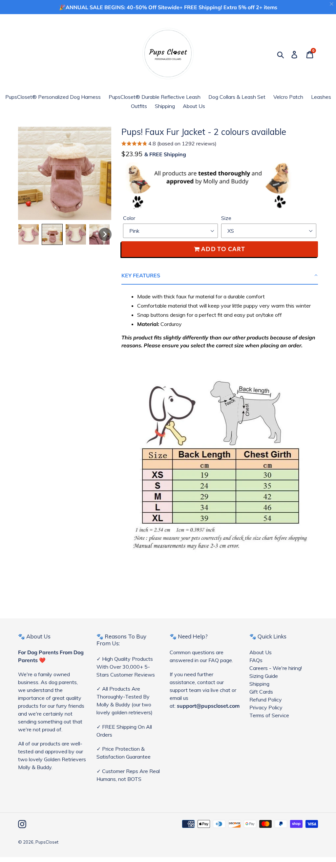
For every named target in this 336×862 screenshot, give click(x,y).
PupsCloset (46, 842)
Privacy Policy (266, 707)
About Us (260, 652)
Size (226, 218)
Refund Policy (265, 699)
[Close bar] (332, 4)
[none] (28, 234)
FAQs (255, 660)
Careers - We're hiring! (275, 668)
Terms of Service (269, 715)
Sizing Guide (263, 676)
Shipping (259, 683)
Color (129, 218)
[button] (169, 144)
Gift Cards (261, 691)
